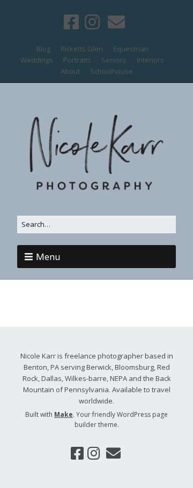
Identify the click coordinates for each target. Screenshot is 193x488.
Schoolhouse (111, 71)
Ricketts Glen (82, 49)
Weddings (36, 60)
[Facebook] (72, 21)
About (70, 71)
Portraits (77, 60)
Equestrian (131, 49)
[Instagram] (92, 21)
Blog (43, 49)
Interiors (150, 60)
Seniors (114, 60)
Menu (48, 256)
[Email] (116, 21)
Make (63, 414)
